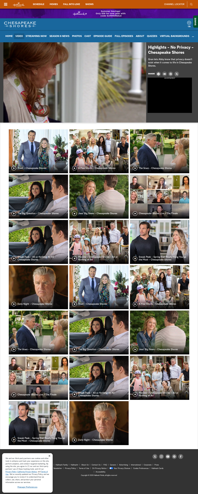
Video (19, 36)
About (140, 36)
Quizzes (152, 36)
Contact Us (96, 465)
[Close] (49, 456)
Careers (113, 465)
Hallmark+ (74, 465)
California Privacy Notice (27, 472)
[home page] (19, 4)
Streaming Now (36, 36)
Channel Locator (174, 4)
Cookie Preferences (141, 468)
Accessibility (100, 472)
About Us (85, 465)
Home (9, 36)
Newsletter (57, 468)
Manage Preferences (27, 487)
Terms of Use (84, 468)
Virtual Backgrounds (174, 36)
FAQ (105, 465)
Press (156, 465)
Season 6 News (59, 36)
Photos (77, 36)
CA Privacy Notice (99, 468)
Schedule (38, 4)
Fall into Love (71, 4)
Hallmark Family (62, 465)
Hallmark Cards (157, 468)
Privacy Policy (70, 468)
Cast (87, 36)
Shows (89, 4)
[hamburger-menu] (5, 4)
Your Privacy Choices (122, 468)
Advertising (123, 465)
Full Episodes (124, 36)
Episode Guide (103, 36)
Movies (54, 4)
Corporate (148, 465)
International (136, 465)
